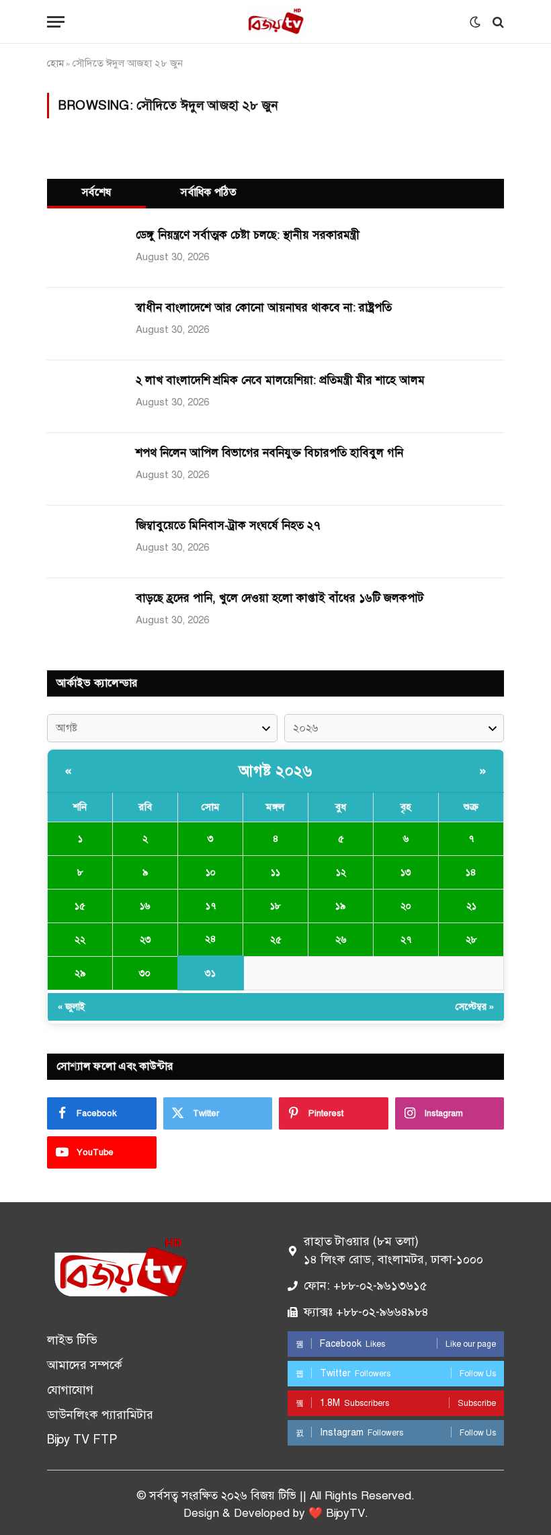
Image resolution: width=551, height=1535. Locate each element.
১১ (275, 872)
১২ (341, 872)
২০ (405, 906)
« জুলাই (71, 1007)
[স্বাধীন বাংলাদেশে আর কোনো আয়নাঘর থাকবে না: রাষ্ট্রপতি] (84, 324)
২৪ (210, 939)
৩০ (145, 973)
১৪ (471, 872)
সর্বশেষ (96, 192)
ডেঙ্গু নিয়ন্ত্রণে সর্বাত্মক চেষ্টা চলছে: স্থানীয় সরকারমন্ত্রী (247, 235)
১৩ (405, 872)
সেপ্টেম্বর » (475, 1007)
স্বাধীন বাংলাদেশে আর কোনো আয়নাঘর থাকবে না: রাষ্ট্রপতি (264, 308)
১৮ (275, 906)
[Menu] (56, 22)
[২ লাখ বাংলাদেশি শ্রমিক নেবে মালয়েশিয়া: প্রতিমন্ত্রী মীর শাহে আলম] (84, 396)
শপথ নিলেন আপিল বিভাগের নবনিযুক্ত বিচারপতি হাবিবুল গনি (269, 453)
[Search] (497, 22)
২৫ (276, 939)
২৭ (405, 939)
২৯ (80, 973)
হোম (55, 63)
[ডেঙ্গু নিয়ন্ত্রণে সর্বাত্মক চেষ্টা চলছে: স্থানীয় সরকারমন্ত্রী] (84, 251)
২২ (80, 939)
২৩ (145, 939)
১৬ (145, 906)
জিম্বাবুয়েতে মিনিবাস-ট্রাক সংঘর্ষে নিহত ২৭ (228, 525)
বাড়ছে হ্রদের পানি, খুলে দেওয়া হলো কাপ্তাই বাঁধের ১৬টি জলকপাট (279, 598)
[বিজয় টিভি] (275, 22)
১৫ (80, 906)
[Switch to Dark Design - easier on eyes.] (475, 22)
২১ (471, 906)
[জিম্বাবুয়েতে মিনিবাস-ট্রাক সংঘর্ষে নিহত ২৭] (84, 541)
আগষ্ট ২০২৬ (275, 771)
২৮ (471, 939)
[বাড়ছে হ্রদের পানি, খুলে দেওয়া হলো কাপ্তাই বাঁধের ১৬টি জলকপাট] (84, 614)
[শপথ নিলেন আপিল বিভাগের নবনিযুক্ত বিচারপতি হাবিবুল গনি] (84, 469)
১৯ (340, 906)
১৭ (211, 906)
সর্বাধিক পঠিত (209, 192)
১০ (211, 872)
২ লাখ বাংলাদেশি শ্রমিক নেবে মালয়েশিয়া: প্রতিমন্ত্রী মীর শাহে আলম (280, 380)
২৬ (341, 939)
